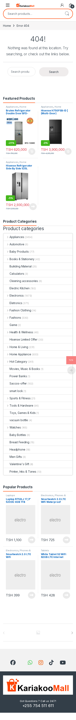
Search (67, 13)
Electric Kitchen (20, 288)
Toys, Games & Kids (22, 412)
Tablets (45, 550)
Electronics (17, 295)
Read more (33, 206)
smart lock (16, 391)
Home (7, 25)
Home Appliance (16, 108)
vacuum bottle (19, 420)
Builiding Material (20, 266)
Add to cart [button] (31, 151)
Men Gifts (16, 456)
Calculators (17, 273)
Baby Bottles (18, 435)
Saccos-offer (18, 383)
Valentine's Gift (19, 464)
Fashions (15, 317)
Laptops (10, 495)
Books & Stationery (22, 259)
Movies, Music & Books (25, 369)
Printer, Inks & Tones (23, 471)
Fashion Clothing (20, 310)
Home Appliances (51, 108)
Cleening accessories (24, 281)
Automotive (17, 244)
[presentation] (72, 632)
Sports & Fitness (20, 398)
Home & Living (19, 347)
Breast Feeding (19, 442)
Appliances (12, 106)
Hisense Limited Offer (23, 339)
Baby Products (19, 251)
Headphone (17, 449)
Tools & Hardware (21, 405)
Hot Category (18, 361)
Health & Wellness (21, 332)
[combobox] (32, 13)
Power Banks (18, 376)
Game (13, 325)
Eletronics (16, 303)
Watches (15, 427)
